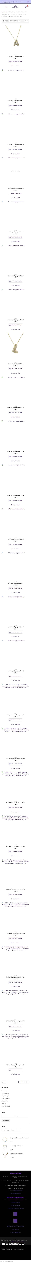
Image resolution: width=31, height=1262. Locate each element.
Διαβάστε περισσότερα (16, 193)
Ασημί (3, 1130)
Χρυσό (18, 1130)
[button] (3, 6)
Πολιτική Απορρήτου (15, 1232)
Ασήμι (3, 1103)
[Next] (28, 1082)
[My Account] (28, 2)
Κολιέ (15, 55)
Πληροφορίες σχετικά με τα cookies (15, 1226)
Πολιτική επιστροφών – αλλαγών (16, 1208)
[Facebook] (15, 1214)
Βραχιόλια (4, 1093)
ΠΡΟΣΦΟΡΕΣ (5, 1106)
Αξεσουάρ (4, 1101)
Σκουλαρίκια (5, 1098)
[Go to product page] (15, 39)
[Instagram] (15, 1220)
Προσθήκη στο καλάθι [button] (16, 61)
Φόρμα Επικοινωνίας (15, 1193)
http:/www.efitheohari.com (18, 1242)
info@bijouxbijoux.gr (17, 1190)
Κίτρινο (9, 1130)
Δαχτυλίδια (4, 1096)
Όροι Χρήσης (15, 1229)
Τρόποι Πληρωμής (15, 1202)
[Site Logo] (15, 6)
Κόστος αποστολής (15, 1205)
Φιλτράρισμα (6, 1120)
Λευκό (13, 1130)
